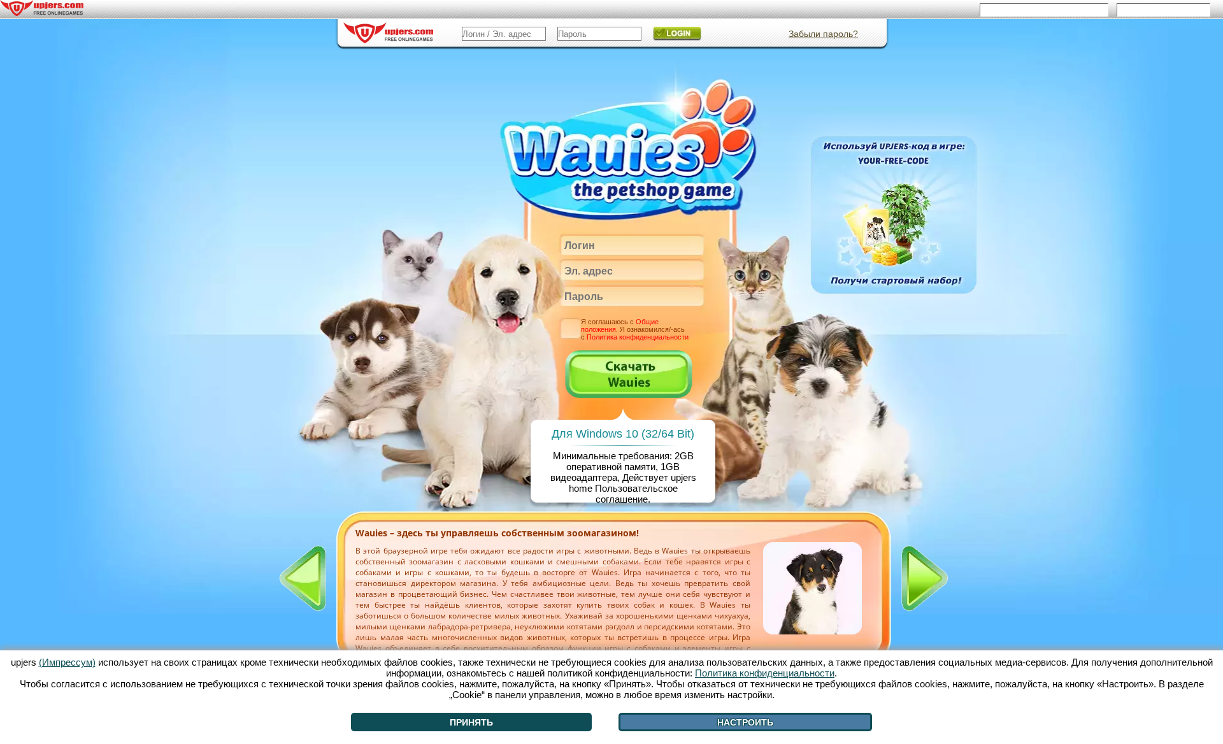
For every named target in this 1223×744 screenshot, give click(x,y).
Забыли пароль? (823, 34)
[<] (302, 578)
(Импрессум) (67, 662)
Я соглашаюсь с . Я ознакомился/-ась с (635, 329)
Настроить (745, 722)
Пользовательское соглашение (636, 493)
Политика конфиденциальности (638, 337)
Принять (471, 722)
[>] (924, 578)
